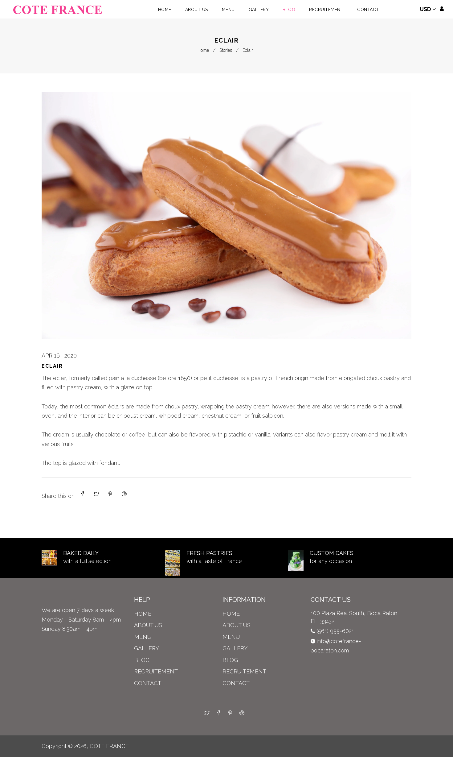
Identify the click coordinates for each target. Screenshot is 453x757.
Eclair (52, 366)
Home (203, 50)
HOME (142, 613)
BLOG (141, 660)
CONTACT (147, 683)
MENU (142, 637)
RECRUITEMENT (156, 671)
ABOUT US (148, 625)
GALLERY (146, 648)
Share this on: (59, 496)
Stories (225, 50)
